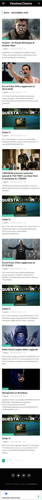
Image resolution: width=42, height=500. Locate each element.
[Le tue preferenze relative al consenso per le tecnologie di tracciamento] (38, 496)
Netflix (5, 388)
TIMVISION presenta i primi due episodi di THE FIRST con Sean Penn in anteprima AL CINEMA (20, 176)
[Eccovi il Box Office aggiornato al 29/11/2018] (21, 72)
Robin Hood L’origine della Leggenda (20, 349)
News (4, 38)
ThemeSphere (32, 484)
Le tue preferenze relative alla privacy (23, 493)
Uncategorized (8, 82)
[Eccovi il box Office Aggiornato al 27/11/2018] (21, 249)
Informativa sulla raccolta (11, 498)
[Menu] (3, 3)
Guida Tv (6, 132)
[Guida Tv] (21, 118)
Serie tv (5, 169)
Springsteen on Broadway (14, 393)
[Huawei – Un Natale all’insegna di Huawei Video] (21, 29)
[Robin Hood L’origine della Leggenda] (21, 336)
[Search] (39, 3)
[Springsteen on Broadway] (21, 379)
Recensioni (6, 345)
